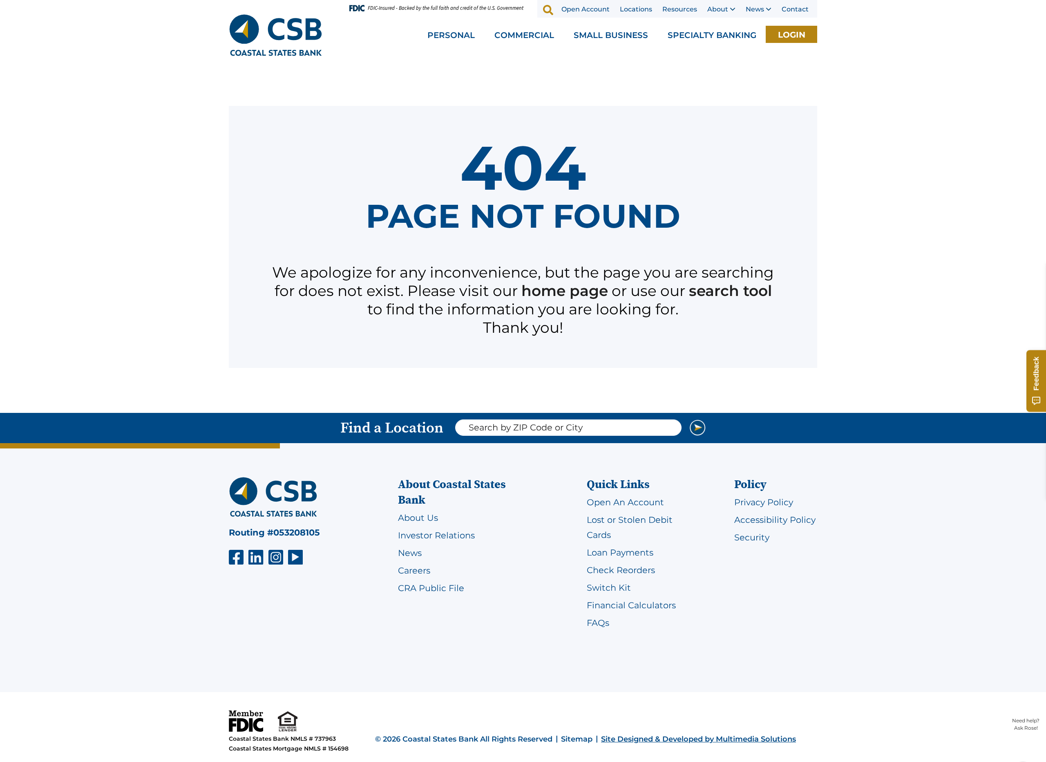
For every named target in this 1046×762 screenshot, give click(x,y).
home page (564, 291)
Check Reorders (621, 570)
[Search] (548, 9)
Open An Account (625, 502)
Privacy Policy (763, 502)
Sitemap (576, 739)
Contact (795, 9)
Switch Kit (609, 588)
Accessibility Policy (775, 520)
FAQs (598, 623)
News (755, 9)
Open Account (585, 9)
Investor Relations (436, 535)
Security (751, 537)
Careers (414, 570)
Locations (636, 9)
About (717, 9)
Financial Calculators (631, 605)
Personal (451, 35)
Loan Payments (620, 552)
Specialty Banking (712, 35)
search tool (730, 291)
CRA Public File (431, 588)
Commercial (524, 35)
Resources (679, 9)
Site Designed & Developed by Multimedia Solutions (698, 739)
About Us (418, 518)
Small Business (611, 35)
